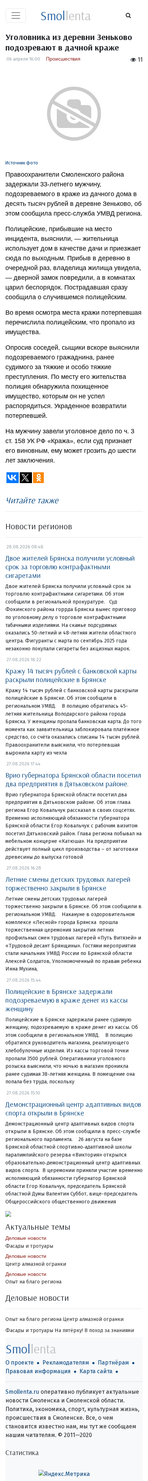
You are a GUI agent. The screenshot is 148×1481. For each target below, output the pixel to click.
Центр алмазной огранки (35, 1264)
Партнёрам (113, 1362)
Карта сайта (95, 1371)
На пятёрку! (69, 1330)
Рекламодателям (65, 1362)
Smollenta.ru (22, 1391)
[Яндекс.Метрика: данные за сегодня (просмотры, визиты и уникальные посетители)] (64, 1474)
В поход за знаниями (109, 1330)
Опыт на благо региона (33, 1282)
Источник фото (21, 162)
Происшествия (63, 59)
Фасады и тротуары (29, 1246)
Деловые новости (25, 1238)
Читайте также (31, 500)
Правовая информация (38, 1371)
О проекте (19, 1362)
